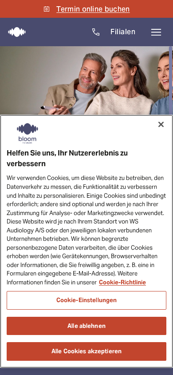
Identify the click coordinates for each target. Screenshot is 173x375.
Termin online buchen (93, 9)
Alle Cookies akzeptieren (86, 351)
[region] (86, 241)
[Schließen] (161, 124)
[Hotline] (96, 32)
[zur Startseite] (14, 32)
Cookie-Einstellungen (86, 300)
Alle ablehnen (86, 326)
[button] (156, 32)
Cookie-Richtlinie (122, 282)
